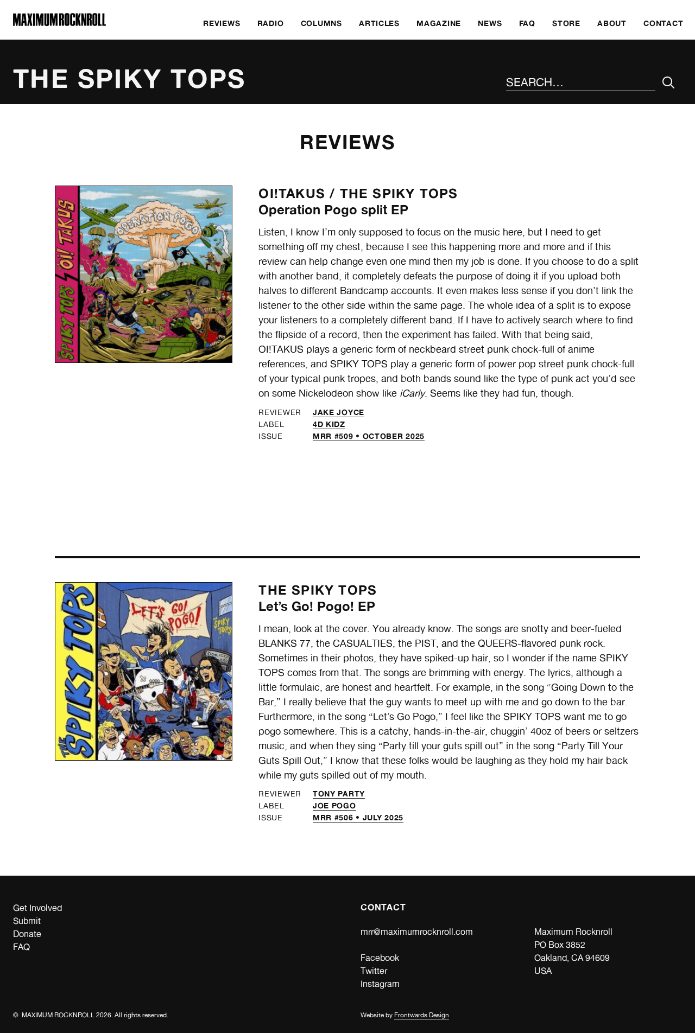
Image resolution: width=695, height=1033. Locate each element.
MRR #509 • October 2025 (369, 436)
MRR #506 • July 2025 (358, 817)
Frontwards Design (421, 1015)
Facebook (380, 958)
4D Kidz (329, 424)
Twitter (374, 971)
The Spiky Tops (399, 193)
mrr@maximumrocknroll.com (417, 932)
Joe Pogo (334, 805)
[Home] (59, 23)
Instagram (380, 984)
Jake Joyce (338, 412)
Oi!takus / (298, 193)
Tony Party (339, 793)
